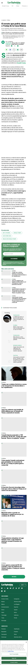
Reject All (14, 658)
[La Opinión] (14, 2)
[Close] (26, 642)
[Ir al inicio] (7, 584)
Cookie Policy (11, 651)
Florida (15, 325)
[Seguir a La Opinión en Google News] (16, 588)
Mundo (3, 601)
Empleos (16, 631)
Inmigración (16, 598)
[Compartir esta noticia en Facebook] (10, 49)
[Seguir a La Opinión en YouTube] (10, 588)
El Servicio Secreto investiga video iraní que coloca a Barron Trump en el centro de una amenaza (13, 488)
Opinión (15, 609)
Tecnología (16, 315)
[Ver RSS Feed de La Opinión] (4, 591)
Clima (15, 634)
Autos (15, 612)
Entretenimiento (5, 607)
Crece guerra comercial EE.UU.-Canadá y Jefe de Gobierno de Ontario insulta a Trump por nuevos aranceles (18, 359)
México (3, 604)
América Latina (17, 601)
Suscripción (4, 634)
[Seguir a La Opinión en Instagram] (17, 45)
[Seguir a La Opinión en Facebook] (11, 45)
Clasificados (16, 628)
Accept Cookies (14, 662)
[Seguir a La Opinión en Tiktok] (13, 588)
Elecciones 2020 (7, 235)
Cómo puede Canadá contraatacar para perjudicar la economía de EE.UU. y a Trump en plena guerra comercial (19, 300)
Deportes (16, 607)
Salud (2, 612)
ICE (12, 6)
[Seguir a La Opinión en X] (4, 588)
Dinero (2, 609)
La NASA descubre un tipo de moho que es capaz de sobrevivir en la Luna (18, 318)
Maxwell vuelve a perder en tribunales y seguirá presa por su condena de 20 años (12, 514)
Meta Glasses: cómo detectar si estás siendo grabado (19, 338)
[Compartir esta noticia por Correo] (17, 49)
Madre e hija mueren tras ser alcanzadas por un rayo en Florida (18, 328)
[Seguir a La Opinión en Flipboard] (19, 588)
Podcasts (3, 628)
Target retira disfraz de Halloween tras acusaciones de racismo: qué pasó (18, 349)
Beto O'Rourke (6, 232)
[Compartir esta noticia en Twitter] (14, 49)
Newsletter (3, 631)
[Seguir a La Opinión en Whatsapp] (22, 588)
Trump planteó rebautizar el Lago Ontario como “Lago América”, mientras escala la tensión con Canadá (12, 540)
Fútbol (17, 6)
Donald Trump (5, 6)
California (16, 615)
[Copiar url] (21, 49)
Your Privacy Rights (14, 654)
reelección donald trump (9, 238)
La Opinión (3, 20)
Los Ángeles (17, 604)
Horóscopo (3, 637)
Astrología (3, 620)
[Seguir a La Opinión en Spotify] (1, 591)
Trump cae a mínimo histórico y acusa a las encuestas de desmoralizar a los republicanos (19, 274)
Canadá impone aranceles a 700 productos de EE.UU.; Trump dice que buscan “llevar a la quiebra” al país (19, 290)
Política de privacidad (7, 263)
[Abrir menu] (2, 2)
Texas (2, 617)
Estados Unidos (17, 345)
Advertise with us (18, 637)
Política (8, 20)
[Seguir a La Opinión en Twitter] (14, 45)
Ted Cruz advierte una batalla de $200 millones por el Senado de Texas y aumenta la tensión (19, 282)
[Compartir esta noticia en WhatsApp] (6, 49)
